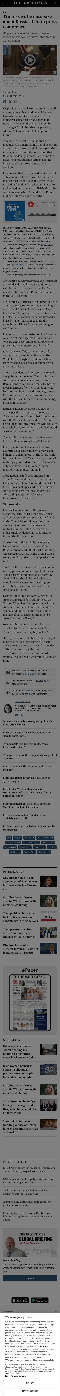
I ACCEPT (30, 1383)
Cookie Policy (42, 1346)
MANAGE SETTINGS (30, 1391)
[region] (30, 1354)
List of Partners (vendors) (16, 1376)
